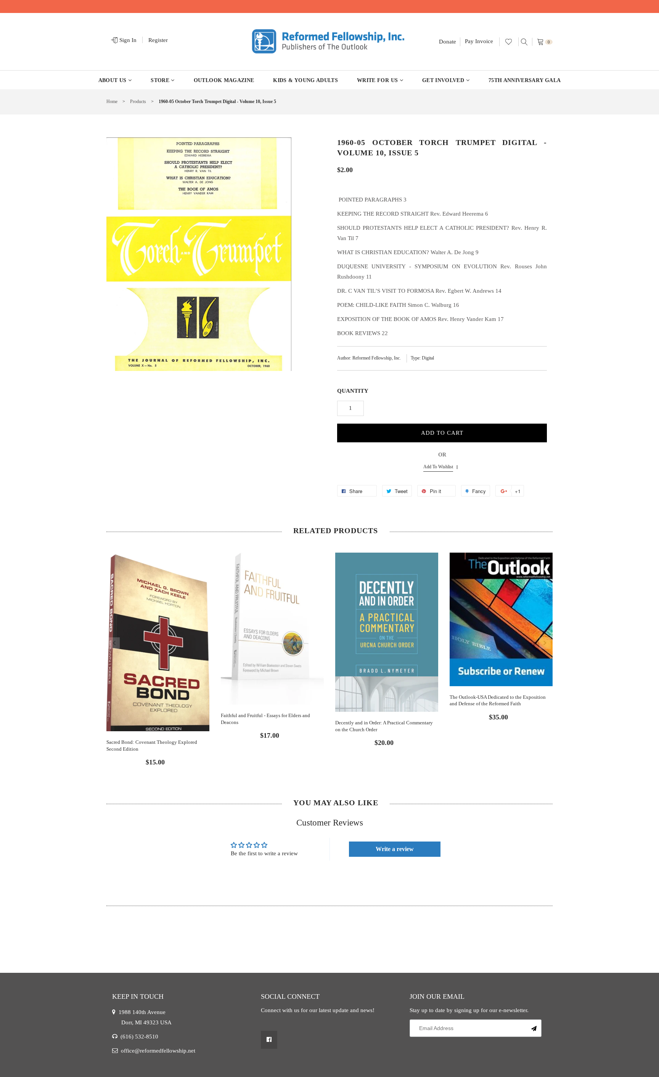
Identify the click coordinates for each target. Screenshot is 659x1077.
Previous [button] (114, 643)
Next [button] (545, 643)
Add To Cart (442, 433)
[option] (158, 652)
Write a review (395, 849)
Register (158, 40)
